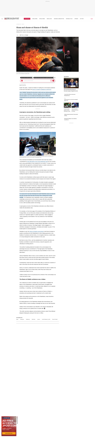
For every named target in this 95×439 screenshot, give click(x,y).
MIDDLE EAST (49, 18)
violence (38, 319)
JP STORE (82, 18)
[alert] (8, 428)
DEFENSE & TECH (69, 18)
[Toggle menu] (2, 19)
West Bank (33, 319)
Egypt (17, 319)
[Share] (17, 35)
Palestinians (22, 319)
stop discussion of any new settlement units (37, 161)
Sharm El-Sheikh (54, 319)
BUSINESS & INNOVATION (59, 18)
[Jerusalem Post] (11, 19)
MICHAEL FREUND (23, 84)
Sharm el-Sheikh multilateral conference (41, 89)
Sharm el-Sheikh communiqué (36, 231)
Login (92, 18)
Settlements (28, 319)
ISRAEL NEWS (34, 18)
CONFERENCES (27, 18)
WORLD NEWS (42, 18)
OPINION (76, 18)
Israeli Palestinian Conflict (46, 319)
